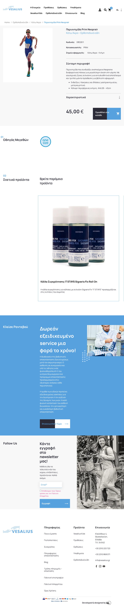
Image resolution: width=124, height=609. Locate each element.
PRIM (85, 47)
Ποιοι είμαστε (50, 533)
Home (7, 22)
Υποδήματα (79, 553)
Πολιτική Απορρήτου (53, 584)
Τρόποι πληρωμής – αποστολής (53, 569)
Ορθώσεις (78, 546)
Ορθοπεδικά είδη (20, 22)
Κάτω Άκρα (36, 22)
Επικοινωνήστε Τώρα (52, 423)
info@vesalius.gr (102, 560)
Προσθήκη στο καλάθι (102, 114)
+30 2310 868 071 (102, 554)
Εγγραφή (46, 503)
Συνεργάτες (49, 546)
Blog (46, 562)
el (117, 10)
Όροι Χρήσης (50, 590)
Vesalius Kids (79, 533)
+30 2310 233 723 (102, 548)
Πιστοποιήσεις (51, 540)
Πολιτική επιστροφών (53, 577)
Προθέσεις (78, 540)
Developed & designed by (94, 602)
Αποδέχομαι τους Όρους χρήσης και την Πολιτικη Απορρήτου (50, 493)
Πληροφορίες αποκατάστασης (51, 554)
